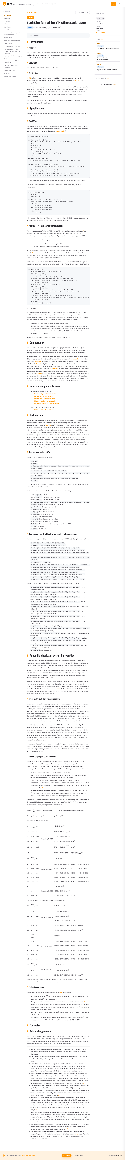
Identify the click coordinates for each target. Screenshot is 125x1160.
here (63, 764)
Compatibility (8, 38)
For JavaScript (39, 410)
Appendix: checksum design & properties (13, 57)
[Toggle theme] (120, 4)
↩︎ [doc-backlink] (38, 1054)
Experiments (54, 369)
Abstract (7, 18)
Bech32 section (60, 131)
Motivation (7, 24)
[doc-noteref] (83, 231)
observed (58, 689)
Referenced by (103, 78)
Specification (8, 27)
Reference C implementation (43, 396)
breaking (39, 374)
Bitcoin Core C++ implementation (45, 401)
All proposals (33, 12)
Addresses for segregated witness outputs (12, 34)
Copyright (7, 21)
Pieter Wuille (100, 18)
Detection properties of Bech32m (11, 66)
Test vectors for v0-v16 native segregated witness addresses (12, 51)
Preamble (36, 35)
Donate (68, 1155)
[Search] (113, 4)
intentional (74, 359)
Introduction (8, 15)
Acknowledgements (10, 76)
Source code (79, 1155)
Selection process (9, 70)
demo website (49, 410)
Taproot (48, 425)
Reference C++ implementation (44, 399)
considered (38, 361)
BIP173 (29, 78)
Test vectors (8, 43)
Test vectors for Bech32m (12, 46)
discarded (39, 364)
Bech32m (7, 30)
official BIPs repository (28, 1155)
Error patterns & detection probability (12, 61)
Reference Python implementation (45, 394)
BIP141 (77, 80)
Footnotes (7, 73)
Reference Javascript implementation (46, 403)
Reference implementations (12, 40)
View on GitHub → (101, 33)
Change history (109, 84)
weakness (47, 87)
